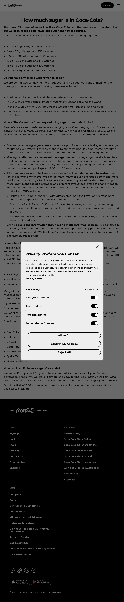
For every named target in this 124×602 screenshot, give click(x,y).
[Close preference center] (97, 247)
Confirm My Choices (64, 343)
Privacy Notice (34, 278)
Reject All (64, 352)
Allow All (64, 335)
